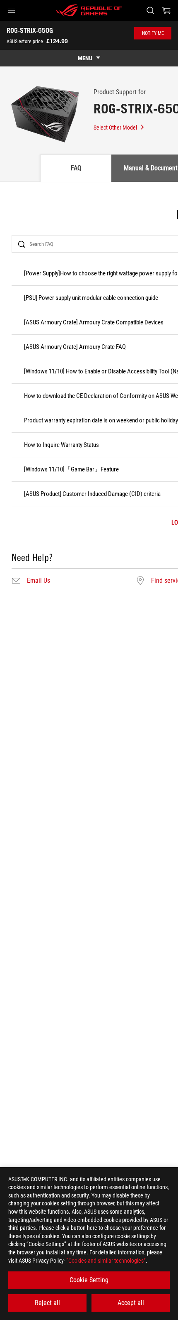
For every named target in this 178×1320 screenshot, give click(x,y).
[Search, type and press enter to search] (150, 10)
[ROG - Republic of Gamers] (89, 10)
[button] (12, 10)
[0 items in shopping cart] (166, 10)
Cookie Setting (89, 1280)
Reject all (47, 1303)
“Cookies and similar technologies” (106, 1260)
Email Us (38, 580)
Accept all (131, 1303)
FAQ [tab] (76, 168)
